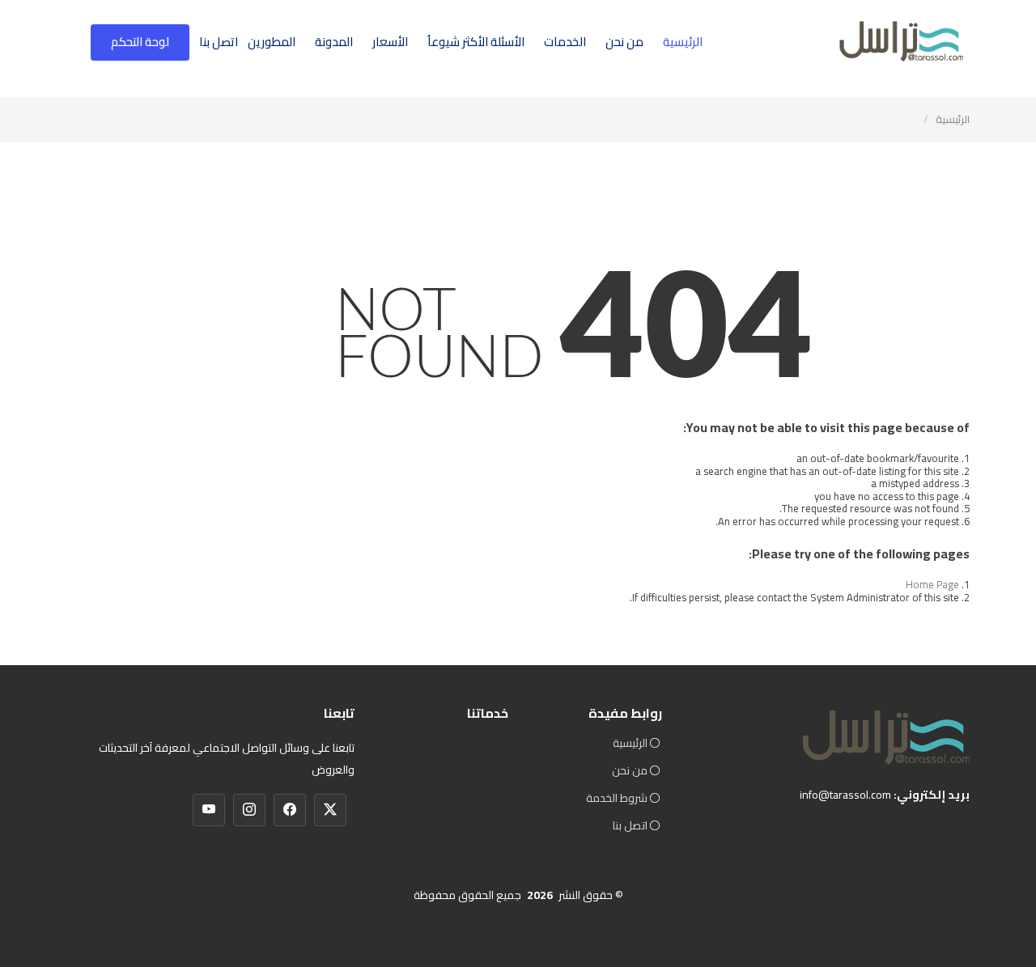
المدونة (334, 41)
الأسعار (390, 41)
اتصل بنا (218, 41)
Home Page (932, 584)
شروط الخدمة (617, 798)
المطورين (271, 41)
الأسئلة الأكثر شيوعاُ (475, 41)
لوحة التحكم (140, 41)
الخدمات (565, 41)
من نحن (624, 41)
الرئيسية (683, 41)
